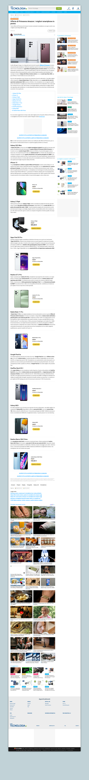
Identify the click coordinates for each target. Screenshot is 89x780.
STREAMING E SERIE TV (29, 12)
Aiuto (40, 750)
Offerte (11, 709)
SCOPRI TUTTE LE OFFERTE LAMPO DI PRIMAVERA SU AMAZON (33, 138)
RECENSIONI (59, 12)
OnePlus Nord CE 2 (17, 106)
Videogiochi (12, 718)
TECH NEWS (70, 114)
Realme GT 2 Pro (17, 101)
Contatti (77, 725)
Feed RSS (37, 725)
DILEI (56, 748)
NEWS (11, 12)
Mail (73, 9)
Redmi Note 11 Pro (17, 102)
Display (23, 485)
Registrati (69, 9)
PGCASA (42, 748)
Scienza (11, 708)
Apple (28, 705)
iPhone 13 (15, 95)
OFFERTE (53, 12)
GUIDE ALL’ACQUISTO (14, 18)
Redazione (29, 713)
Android (28, 703)
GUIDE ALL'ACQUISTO (46, 12)
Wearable (47, 703)
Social (11, 715)
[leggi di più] (54, 34)
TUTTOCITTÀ (53, 748)
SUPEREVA (72, 748)
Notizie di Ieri (12, 705)
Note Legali (22, 750)
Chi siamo (17, 750)
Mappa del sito (52, 725)
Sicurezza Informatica (50, 713)
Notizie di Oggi (12, 703)
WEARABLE (13, 674)
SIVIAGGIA (59, 748)
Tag (65, 725)
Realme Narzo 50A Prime (20, 110)
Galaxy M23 (16, 108)
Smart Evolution (48, 705)
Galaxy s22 (36, 485)
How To (64, 703)
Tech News (12, 706)
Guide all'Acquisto (66, 705)
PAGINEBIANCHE (47, 748)
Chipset (18, 485)
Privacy (25, 750)
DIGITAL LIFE (47, 701)
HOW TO (37, 12)
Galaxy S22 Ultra (17, 93)
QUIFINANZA (64, 748)
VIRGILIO (26, 748)
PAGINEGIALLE (30, 748)
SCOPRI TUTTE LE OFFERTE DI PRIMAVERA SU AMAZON (33, 135)
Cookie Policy (29, 750)
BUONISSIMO (68, 748)
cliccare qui (42, 116)
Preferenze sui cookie (35, 750)
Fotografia (29, 485)
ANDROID (16, 12)
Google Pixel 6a (17, 104)
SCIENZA (69, 107)
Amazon (13, 485)
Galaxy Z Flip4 (16, 97)
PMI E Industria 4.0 (67, 713)
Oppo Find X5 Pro (17, 99)
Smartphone (43, 485)
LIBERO (23, 748)
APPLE (22, 12)
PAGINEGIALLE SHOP (37, 748)
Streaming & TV (13, 716)
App (28, 706)
